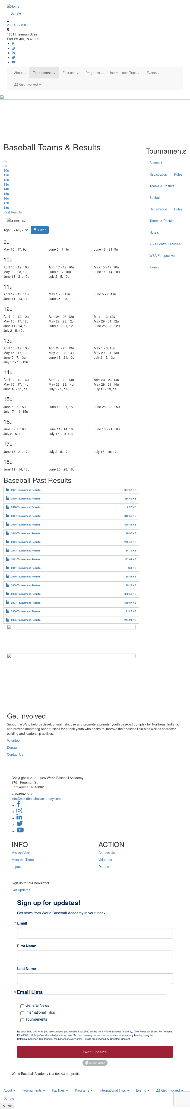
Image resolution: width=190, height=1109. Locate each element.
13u (6, 184)
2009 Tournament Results (26, 585)
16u (6, 198)
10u (6, 170)
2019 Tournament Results (26, 498)
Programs (93, 72)
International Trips (123, 72)
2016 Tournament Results (26, 524)
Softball (154, 197)
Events (152, 72)
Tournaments (43, 72)
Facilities (69, 72)
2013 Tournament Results (26, 550)
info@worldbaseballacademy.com (36, 798)
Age (6, 230)
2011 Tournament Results (26, 568)
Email (22, 923)
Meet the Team (23, 859)
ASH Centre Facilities (164, 244)
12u (6, 179)
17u (6, 202)
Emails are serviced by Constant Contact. (107, 1039)
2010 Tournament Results (26, 576)
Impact (17, 866)
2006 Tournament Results (26, 611)
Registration (158, 174)
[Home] (13, 5)
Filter (41, 230)
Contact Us (15, 754)
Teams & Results (161, 186)
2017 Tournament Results (26, 516)
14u (6, 189)
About (19, 72)
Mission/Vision (22, 852)
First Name (26, 946)
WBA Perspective (162, 255)
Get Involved (28, 84)
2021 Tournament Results (26, 490)
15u (6, 193)
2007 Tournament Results (26, 602)
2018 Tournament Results (26, 507)
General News (37, 1005)
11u (6, 175)
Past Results (12, 212)
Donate (15, 13)
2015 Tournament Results (26, 533)
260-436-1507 (17, 25)
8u (5, 161)
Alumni (154, 267)
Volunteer (14, 740)
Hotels (154, 232)
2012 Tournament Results (26, 559)
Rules (178, 174)
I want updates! (95, 1051)
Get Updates (21, 889)
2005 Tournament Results (26, 620)
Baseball (155, 162)
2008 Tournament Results (26, 594)
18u (6, 207)
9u (5, 165)
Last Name (26, 968)
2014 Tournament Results (26, 542)
